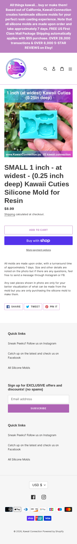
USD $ (37, 485)
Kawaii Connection (32, 531)
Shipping (9, 214)
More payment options (38, 249)
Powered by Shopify (53, 531)
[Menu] (70, 68)
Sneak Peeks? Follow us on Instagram (32, 343)
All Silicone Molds (19, 367)
